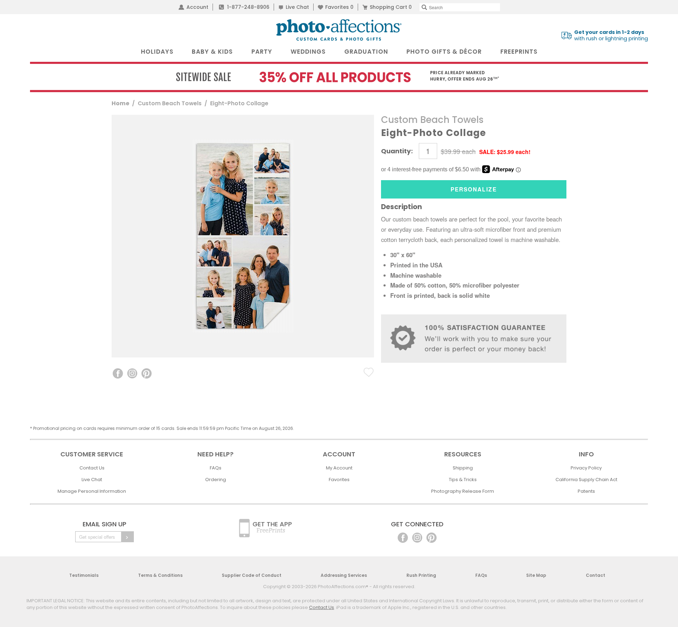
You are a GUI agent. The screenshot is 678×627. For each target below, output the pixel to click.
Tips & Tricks (463, 479)
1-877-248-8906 (248, 7)
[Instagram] (417, 537)
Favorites (339, 7)
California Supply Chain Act (586, 479)
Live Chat (297, 7)
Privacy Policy (586, 468)
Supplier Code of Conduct (251, 575)
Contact (595, 575)
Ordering (215, 479)
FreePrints (518, 51)
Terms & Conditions (160, 575)
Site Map (536, 575)
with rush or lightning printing (611, 35)
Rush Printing (421, 575)
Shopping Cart (391, 7)
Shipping (463, 468)
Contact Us (92, 468)
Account (197, 7)
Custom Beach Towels (170, 103)
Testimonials (84, 575)
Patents (586, 491)
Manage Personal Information (92, 491)
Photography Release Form (462, 491)
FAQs (215, 468)
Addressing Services (344, 575)
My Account (339, 468)
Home (120, 103)
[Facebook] (403, 537)
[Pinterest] (432, 537)
